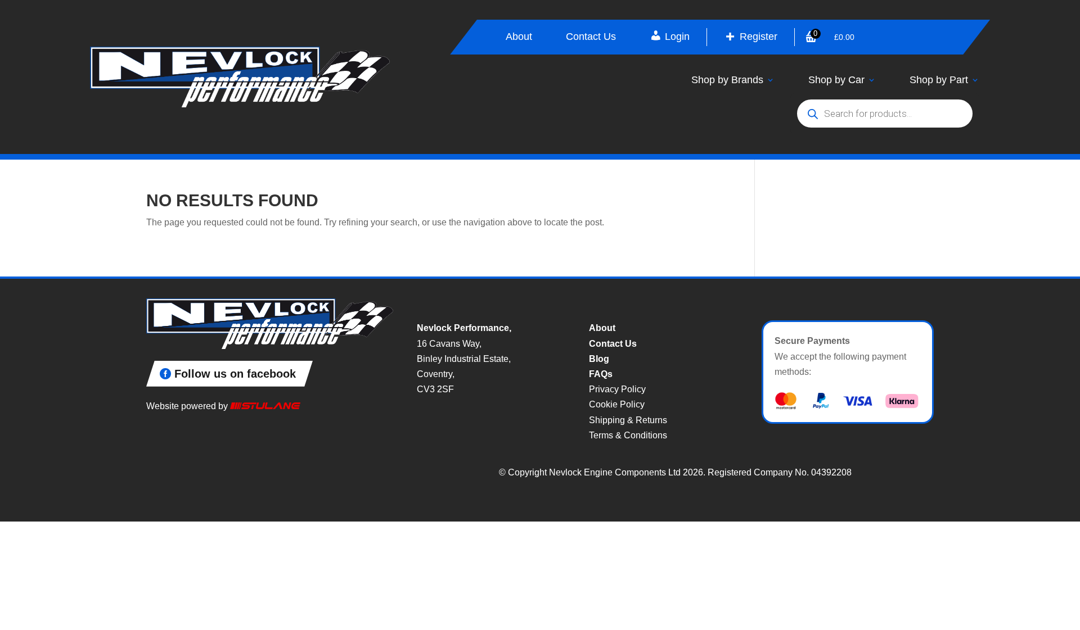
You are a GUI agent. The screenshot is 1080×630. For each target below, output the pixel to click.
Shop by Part (939, 79)
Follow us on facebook (235, 374)
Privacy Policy (617, 389)
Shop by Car (836, 79)
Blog (599, 359)
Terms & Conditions (628, 435)
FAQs (601, 374)
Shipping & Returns (628, 420)
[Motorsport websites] (265, 406)
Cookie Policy (617, 404)
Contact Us (591, 37)
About (519, 37)
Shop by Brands (727, 79)
